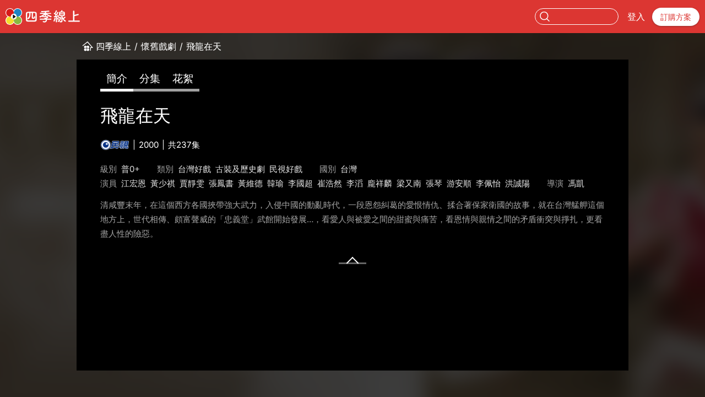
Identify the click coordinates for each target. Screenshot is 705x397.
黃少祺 (162, 183)
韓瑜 (275, 183)
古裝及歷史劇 (240, 169)
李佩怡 (488, 183)
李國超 (300, 183)
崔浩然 (329, 183)
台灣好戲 (194, 169)
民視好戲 (285, 169)
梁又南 (409, 183)
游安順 (459, 183)
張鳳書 (221, 183)
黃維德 (250, 183)
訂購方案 (675, 17)
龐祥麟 (379, 183)
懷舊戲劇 (158, 46)
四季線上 (113, 46)
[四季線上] (43, 16)
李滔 (354, 183)
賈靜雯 (192, 183)
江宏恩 (133, 183)
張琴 (434, 183)
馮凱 (576, 183)
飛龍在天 (203, 46)
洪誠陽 (517, 183)
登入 (636, 16)
